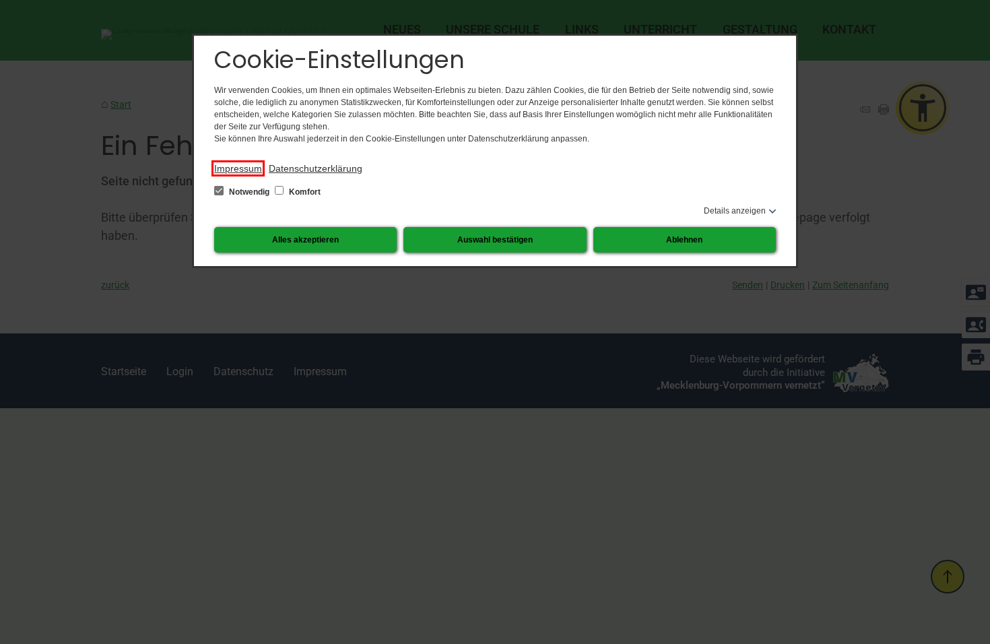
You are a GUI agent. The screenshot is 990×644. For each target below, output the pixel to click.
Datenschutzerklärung (315, 168)
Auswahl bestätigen (495, 240)
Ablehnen (684, 240)
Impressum (238, 168)
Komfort (304, 192)
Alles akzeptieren (305, 240)
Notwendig (249, 192)
